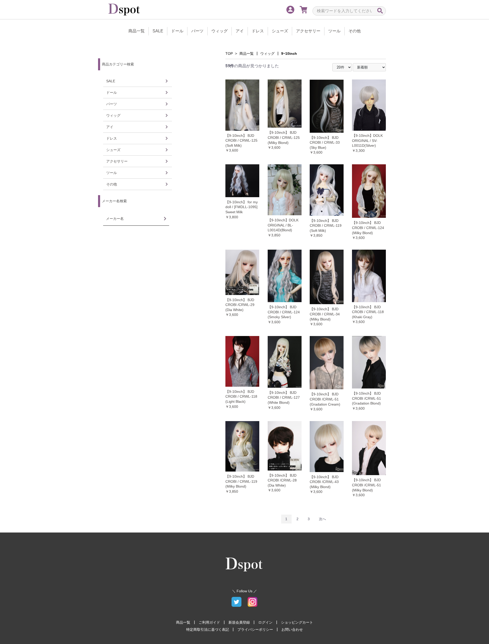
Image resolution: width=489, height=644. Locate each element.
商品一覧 (136, 31)
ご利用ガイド (209, 622)
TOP (229, 53)
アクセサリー (308, 31)
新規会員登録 (239, 622)
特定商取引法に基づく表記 (207, 629)
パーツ (197, 31)
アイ (240, 31)
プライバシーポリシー (255, 629)
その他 (354, 31)
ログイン (265, 622)
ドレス (258, 31)
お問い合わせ (292, 629)
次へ (322, 519)
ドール (177, 31)
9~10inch (289, 53)
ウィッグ (219, 31)
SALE (158, 31)
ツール (334, 31)
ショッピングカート (297, 622)
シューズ (280, 31)
